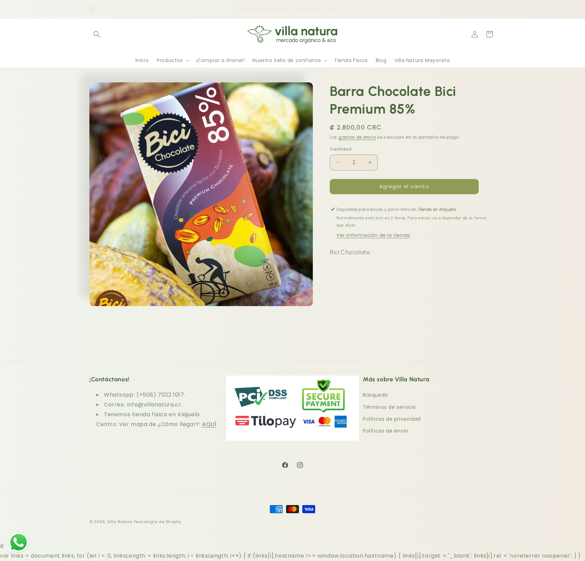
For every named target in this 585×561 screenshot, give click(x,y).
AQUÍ (209, 424)
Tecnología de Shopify (157, 521)
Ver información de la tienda (373, 235)
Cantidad (340, 149)
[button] (96, 34)
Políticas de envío (385, 430)
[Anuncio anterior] (213, 9)
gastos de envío (357, 137)
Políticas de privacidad (392, 419)
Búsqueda (375, 395)
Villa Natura (119, 521)
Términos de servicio (389, 407)
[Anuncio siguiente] (371, 9)
